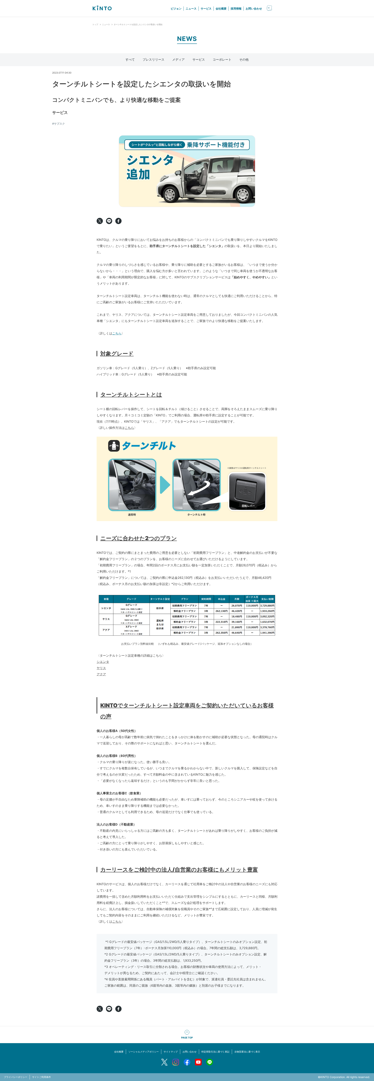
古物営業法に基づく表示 (247, 1051)
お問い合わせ (254, 8)
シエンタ (103, 662)
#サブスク (58, 123)
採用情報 (236, 8)
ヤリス (101, 668)
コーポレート (222, 59)
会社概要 (221, 8)
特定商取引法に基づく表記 (215, 1051)
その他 (244, 59)
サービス (206, 8)
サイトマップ (171, 1051)
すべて (130, 59)
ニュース (191, 8)
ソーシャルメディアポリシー (143, 1051)
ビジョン (176, 8)
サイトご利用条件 (41, 1077)
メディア (178, 59)
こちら (117, 333)
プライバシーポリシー (15, 1077)
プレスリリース (153, 59)
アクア (101, 674)
